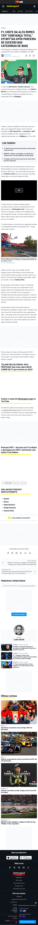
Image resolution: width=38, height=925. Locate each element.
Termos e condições (13, 916)
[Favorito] (30, 55)
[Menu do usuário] (34, 6)
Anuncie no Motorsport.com (19, 899)
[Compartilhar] (26, 55)
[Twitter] (12, 553)
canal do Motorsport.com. (11, 410)
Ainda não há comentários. (19, 585)
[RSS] (28, 867)
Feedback (19, 896)
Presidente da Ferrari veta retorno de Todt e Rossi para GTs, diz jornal (19, 159)
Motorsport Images (10, 262)
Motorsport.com (25, 398)
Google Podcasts (10, 508)
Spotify (6, 499)
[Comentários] (34, 55)
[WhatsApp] (16, 553)
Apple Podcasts (9, 505)
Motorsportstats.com (19, 888)
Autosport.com (19, 886)
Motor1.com (19, 880)
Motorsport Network (16, 920)
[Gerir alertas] (30, 553)
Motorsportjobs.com (19, 883)
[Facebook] (8, 553)
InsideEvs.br (19, 877)
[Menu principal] (3, 6)
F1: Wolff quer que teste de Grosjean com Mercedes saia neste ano (19, 149)
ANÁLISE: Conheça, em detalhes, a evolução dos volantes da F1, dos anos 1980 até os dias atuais (18, 154)
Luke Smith (7, 54)
